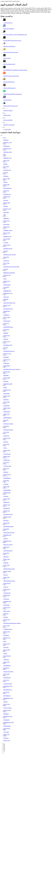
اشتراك (2, 395)
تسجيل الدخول (6, 395)
